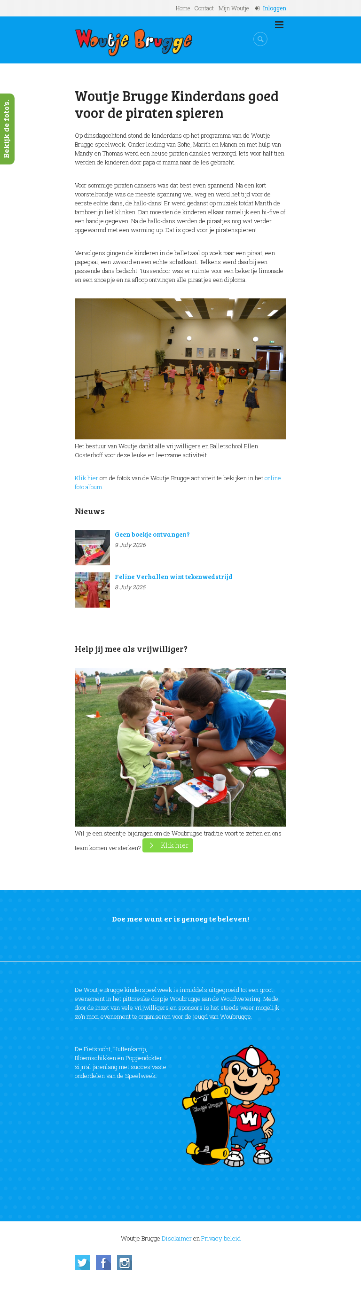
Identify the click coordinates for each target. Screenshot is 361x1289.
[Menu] (279, 25)
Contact (204, 8)
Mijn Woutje (234, 8)
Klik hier (86, 478)
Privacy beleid (221, 1238)
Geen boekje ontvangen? (152, 534)
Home (183, 8)
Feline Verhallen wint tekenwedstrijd (174, 576)
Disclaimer (177, 1238)
